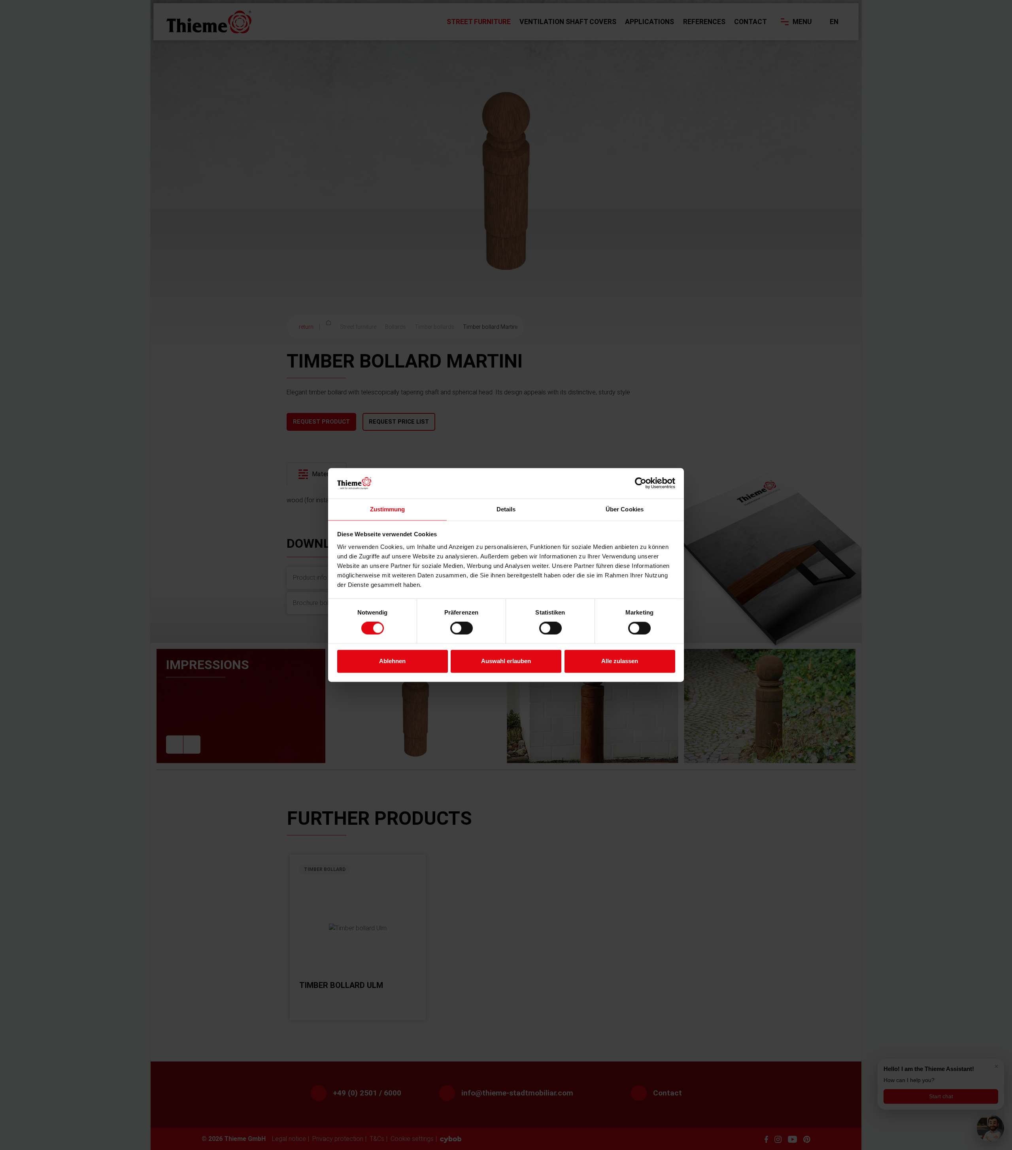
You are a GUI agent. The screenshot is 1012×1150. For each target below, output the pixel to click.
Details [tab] (506, 509)
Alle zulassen (619, 661)
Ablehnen (392, 661)
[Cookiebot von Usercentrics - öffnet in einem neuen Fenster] (640, 483)
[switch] (461, 628)
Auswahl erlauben (506, 661)
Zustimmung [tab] (387, 509)
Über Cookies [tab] (625, 509)
